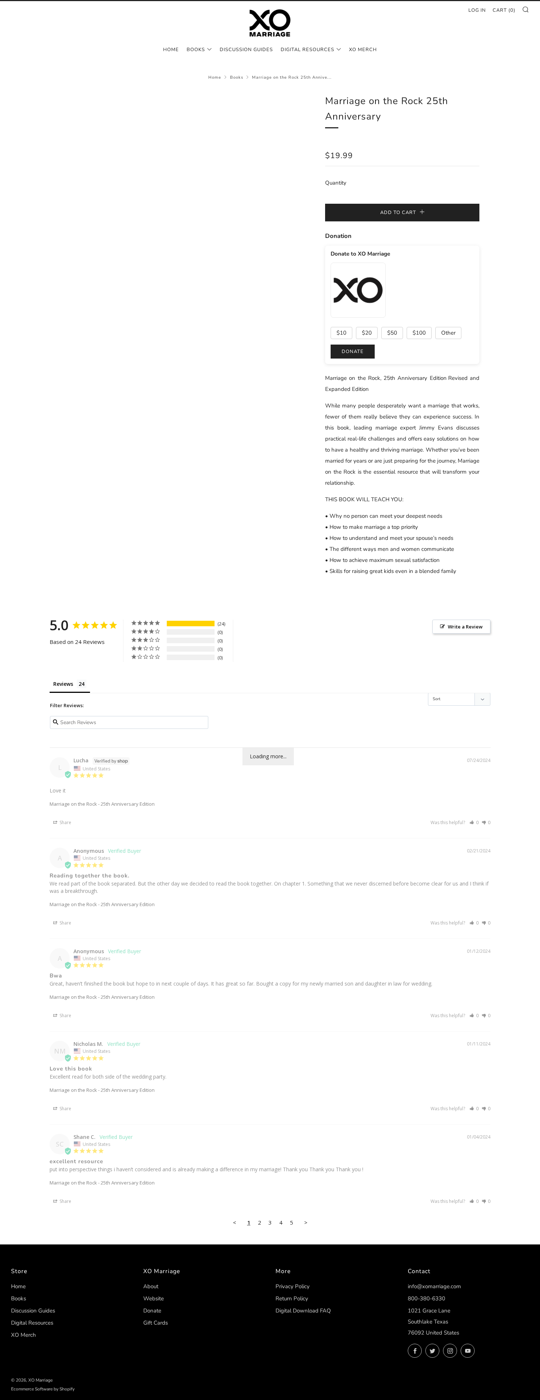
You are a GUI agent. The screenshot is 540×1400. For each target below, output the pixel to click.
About (150, 1286)
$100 (419, 332)
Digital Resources (307, 49)
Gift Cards (155, 1322)
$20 (367, 332)
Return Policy (292, 1298)
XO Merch (363, 49)
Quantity (335, 182)
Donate (152, 1310)
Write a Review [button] (465, 626)
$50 (392, 332)
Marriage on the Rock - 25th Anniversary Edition (102, 804)
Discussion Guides (246, 49)
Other (448, 332)
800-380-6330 (426, 1298)
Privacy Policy (293, 1286)
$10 (341, 332)
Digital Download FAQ (303, 1310)
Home (171, 49)
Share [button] (64, 822)
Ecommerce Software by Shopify (43, 1389)
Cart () (504, 10)
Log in (477, 10)
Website (153, 1298)
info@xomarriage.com (434, 1286)
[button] (474, 822)
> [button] (305, 1222)
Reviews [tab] (63, 683)
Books (196, 49)
